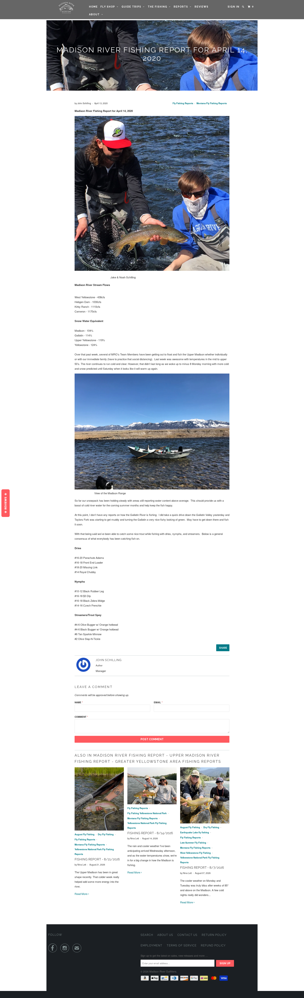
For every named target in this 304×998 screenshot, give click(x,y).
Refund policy (213, 945)
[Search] (243, 7)
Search (147, 935)
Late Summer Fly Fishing (193, 842)
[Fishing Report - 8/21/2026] (99, 829)
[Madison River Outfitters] (66, 7)
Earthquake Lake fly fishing (194, 832)
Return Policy (214, 935)
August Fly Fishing (84, 834)
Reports (182, 6)
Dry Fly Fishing (106, 834)
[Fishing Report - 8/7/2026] (204, 822)
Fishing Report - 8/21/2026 (97, 859)
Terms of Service (182, 945)
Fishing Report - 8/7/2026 (202, 867)
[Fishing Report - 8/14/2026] (152, 803)
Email (158, 702)
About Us (165, 935)
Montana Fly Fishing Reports (212, 103)
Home (93, 6)
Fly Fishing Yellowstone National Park (147, 813)
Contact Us (187, 935)
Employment (151, 945)
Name (79, 702)
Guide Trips (132, 6)
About (95, 14)
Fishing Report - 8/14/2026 (150, 833)
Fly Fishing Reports (183, 103)
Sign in (233, 6)
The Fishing (158, 6)
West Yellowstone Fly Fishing (195, 852)
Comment (81, 716)
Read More (81, 894)
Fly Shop (108, 6)
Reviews (201, 6)
